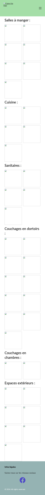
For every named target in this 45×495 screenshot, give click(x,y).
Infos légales (10, 467)
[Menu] (40, 8)
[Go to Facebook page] (22, 480)
